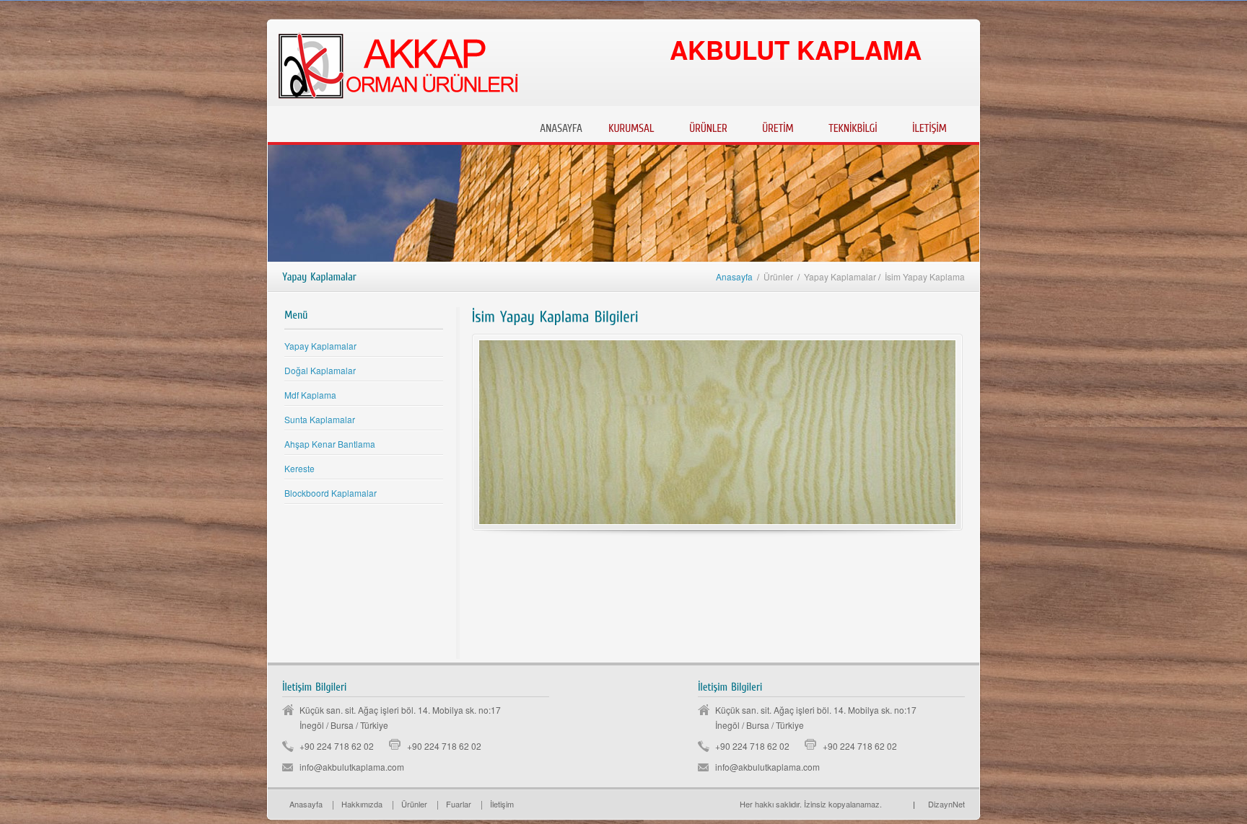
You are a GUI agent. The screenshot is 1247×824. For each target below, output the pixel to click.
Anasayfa (734, 276)
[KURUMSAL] (631, 126)
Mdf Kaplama (310, 395)
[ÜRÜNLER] (708, 126)
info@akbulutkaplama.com (351, 767)
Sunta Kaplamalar (319, 419)
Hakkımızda (361, 804)
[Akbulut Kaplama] (887, 804)
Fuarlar (458, 804)
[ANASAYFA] (561, 126)
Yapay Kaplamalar (320, 346)
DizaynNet (939, 804)
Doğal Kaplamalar (320, 370)
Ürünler (414, 804)
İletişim (502, 804)
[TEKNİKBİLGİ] (853, 126)
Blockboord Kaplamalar (330, 493)
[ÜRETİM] (778, 126)
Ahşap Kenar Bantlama (329, 444)
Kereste (299, 468)
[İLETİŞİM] (929, 126)
